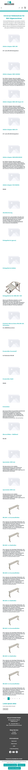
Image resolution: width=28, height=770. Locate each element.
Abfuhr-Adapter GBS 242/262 (11, 74)
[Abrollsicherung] (14, 204)
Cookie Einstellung (14, 748)
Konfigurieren (21, 765)
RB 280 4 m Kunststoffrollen (11, 683)
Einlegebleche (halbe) (9, 268)
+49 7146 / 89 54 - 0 (15, 723)
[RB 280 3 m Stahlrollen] (14, 648)
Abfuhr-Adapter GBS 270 (10, 129)
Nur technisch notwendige (10, 765)
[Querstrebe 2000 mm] (14, 481)
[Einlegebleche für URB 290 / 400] (14, 287)
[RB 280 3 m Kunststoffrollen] (14, 620)
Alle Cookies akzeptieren (14, 768)
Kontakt (14, 732)
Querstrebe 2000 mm (9, 489)
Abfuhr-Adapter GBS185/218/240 (12, 157)
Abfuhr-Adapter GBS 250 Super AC (13, 102)
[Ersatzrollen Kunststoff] (14, 343)
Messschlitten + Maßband (10, 434)
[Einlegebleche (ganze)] (14, 232)
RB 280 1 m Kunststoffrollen (11, 517)
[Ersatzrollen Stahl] (14, 371)
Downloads (14, 733)
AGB (14, 746)
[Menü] (1, 7)
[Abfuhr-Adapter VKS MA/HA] (14, 177)
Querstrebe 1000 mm (9, 462)
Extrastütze (6, 406)
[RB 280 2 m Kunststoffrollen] (14, 564)
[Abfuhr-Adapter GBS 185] (14, 38)
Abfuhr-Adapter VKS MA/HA (11, 185)
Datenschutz (14, 743)
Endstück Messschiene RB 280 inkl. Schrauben (13, 324)
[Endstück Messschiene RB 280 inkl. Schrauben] (14, 315)
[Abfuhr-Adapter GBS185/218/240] (14, 149)
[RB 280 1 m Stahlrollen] (14, 537)
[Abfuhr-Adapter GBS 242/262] (14, 66)
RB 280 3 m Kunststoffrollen (11, 628)
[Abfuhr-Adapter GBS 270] (14, 121)
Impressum (14, 741)
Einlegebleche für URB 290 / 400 (12, 296)
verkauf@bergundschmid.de (15, 725)
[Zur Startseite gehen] (14, 3)
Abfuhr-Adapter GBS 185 (10, 46)
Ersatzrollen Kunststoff (9, 351)
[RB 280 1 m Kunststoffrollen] (14, 509)
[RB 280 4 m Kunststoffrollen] (14, 675)
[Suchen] (19, 7)
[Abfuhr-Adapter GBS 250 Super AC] (14, 93)
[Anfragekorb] (25, 7)
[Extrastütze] (14, 398)
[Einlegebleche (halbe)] (14, 260)
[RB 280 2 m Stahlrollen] (14, 592)
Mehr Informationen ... (17, 762)
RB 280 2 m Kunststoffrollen (11, 573)
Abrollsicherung (7, 212)
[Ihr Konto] (22, 7)
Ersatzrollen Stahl (8, 379)
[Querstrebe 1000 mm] (14, 454)
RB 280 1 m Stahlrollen (9, 545)
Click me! (5, 709)
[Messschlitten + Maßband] (14, 426)
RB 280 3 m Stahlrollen (9, 656)
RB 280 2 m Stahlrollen (9, 600)
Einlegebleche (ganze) (9, 240)
